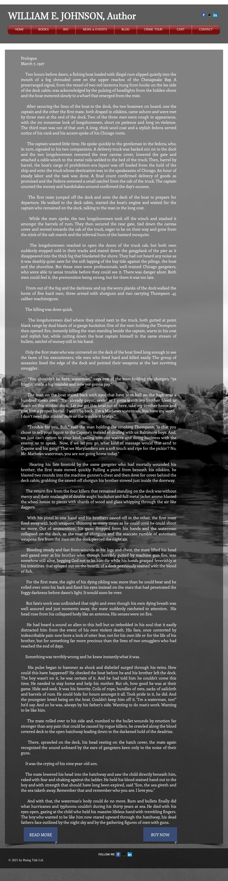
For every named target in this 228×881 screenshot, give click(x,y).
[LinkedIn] (215, 15)
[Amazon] (209, 15)
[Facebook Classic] (203, 15)
